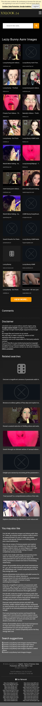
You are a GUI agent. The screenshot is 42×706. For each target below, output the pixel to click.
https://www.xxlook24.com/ (11, 700)
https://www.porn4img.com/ (31, 699)
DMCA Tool (28, 666)
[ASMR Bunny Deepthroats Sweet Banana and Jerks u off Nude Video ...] (31, 211)
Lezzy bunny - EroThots (10, 138)
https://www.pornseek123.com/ (31, 687)
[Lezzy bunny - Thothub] (11, 85)
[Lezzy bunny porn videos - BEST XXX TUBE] (11, 59)
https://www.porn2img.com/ (31, 696)
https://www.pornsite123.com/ (11, 690)
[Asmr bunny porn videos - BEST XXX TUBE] (11, 185)
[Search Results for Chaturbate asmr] (11, 236)
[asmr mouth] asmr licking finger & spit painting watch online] (31, 185)
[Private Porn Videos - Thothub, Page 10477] (11, 110)
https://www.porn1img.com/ (31, 694)
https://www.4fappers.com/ (11, 683)
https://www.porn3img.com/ (31, 697)
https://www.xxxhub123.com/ (10, 696)
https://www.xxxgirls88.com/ (31, 683)
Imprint (20, 664)
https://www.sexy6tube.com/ (31, 684)
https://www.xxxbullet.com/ (11, 694)
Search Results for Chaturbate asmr (15, 239)
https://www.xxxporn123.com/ (11, 697)
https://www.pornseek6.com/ (31, 689)
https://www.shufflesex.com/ (10, 692)
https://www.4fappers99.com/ (10, 684)
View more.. (21, 299)
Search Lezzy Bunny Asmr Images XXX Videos (18, 645)
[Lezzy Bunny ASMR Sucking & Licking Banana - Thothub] (31, 135)
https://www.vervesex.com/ (11, 693)
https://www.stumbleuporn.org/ (31, 700)
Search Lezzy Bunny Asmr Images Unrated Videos (20, 643)
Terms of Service (29, 664)
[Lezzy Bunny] (11, 261)
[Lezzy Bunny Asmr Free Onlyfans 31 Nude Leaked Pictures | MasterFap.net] (31, 59)
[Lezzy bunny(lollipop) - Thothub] (31, 160)
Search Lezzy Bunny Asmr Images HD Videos (18, 647)
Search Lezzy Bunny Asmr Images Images (17, 652)
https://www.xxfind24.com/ (11, 699)
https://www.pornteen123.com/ (31, 690)
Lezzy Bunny (7, 264)
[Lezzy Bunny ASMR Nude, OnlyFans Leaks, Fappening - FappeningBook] (31, 236)
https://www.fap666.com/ (10, 689)
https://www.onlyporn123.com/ (31, 693)
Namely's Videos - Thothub (31, 113)
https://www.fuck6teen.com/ (31, 686)
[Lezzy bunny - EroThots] (11, 135)
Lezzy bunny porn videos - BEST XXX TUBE (17, 63)
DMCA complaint (7, 349)
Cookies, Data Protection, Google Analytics (16, 6)
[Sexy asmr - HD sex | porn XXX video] (31, 286)
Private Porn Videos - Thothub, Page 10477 (17, 113)
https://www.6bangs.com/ (10, 686)
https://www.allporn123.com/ (31, 692)
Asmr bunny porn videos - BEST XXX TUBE (17, 189)
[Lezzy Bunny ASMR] (31, 261)
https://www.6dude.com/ (10, 687)
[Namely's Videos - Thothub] (31, 110)
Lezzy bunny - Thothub (10, 88)
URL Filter (21, 666)
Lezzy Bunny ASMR (29, 264)
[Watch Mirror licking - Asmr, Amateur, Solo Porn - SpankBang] (11, 160)
